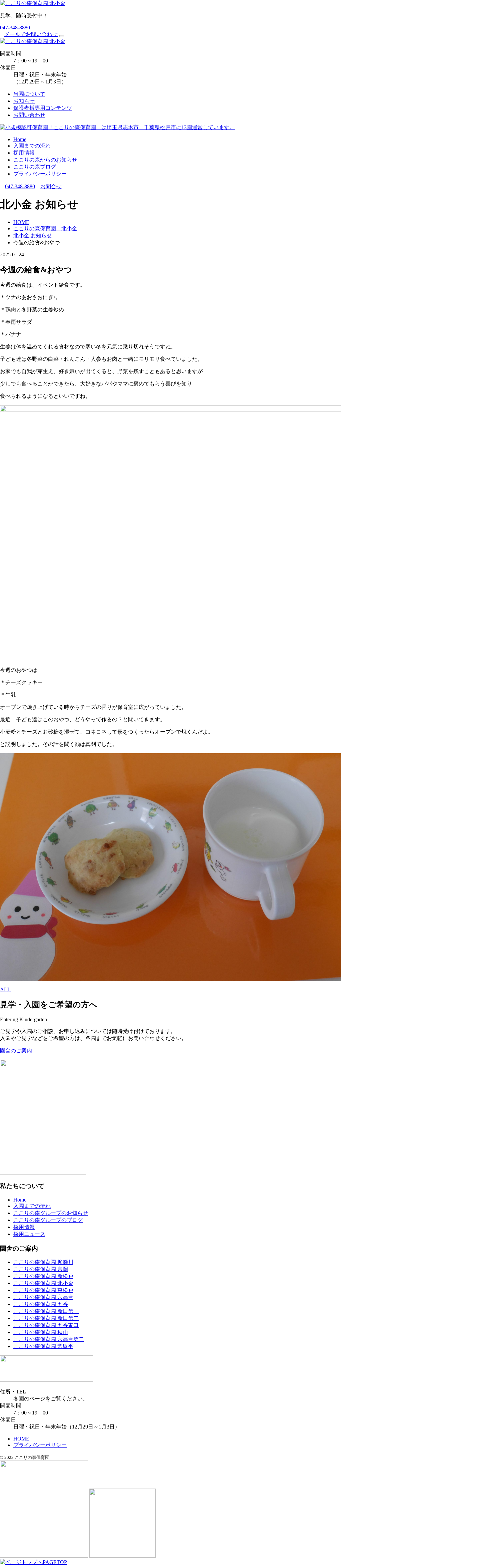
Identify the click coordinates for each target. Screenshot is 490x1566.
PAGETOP (55, 1562)
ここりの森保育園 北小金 (43, 1283)
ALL (5, 989)
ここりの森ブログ (34, 167)
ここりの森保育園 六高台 (43, 1297)
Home (19, 139)
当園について (29, 94)
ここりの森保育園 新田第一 (46, 1311)
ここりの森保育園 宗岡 (40, 1269)
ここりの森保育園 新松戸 (43, 1276)
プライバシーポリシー (40, 174)
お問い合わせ (29, 115)
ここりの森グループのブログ (48, 1220)
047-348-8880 (15, 27)
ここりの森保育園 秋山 (40, 1332)
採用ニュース (29, 1234)
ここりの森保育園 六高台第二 (48, 1339)
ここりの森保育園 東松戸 (43, 1290)
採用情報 (24, 153)
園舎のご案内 (16, 1050)
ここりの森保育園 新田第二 (46, 1318)
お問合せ (51, 186)
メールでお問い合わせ (31, 34)
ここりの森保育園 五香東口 (46, 1325)
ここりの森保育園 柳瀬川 (43, 1262)
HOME (21, 1439)
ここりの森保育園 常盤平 (43, 1346)
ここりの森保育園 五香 (40, 1304)
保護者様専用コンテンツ (42, 108)
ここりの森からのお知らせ (45, 160)
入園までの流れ (32, 146)
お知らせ (24, 101)
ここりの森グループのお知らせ (50, 1213)
